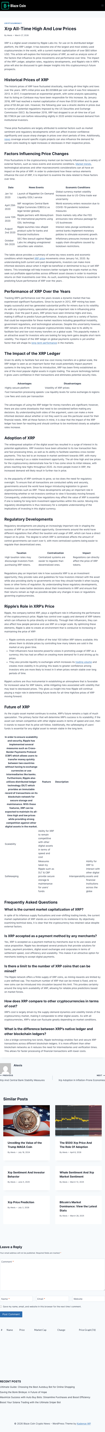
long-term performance (44, 343)
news (7, 139)
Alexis (9, 35)
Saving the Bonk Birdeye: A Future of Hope (23, 1392)
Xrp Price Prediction (21, 1202)
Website (78, 1299)
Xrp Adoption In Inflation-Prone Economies (82, 1078)
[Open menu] (102, 5)
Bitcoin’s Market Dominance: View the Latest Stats (78, 1206)
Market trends (83, 164)
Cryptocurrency (13, 23)
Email (41, 1299)
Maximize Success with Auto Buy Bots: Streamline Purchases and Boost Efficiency (45, 1397)
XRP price (39, 258)
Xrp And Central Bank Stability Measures (22, 1078)
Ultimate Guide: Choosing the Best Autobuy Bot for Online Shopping (37, 1387)
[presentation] (26, 1120)
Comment (7, 1261)
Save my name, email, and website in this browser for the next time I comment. (42, 1306)
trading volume (83, 662)
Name (5, 1299)
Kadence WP (84, 1423)
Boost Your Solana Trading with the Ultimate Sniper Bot (30, 1402)
